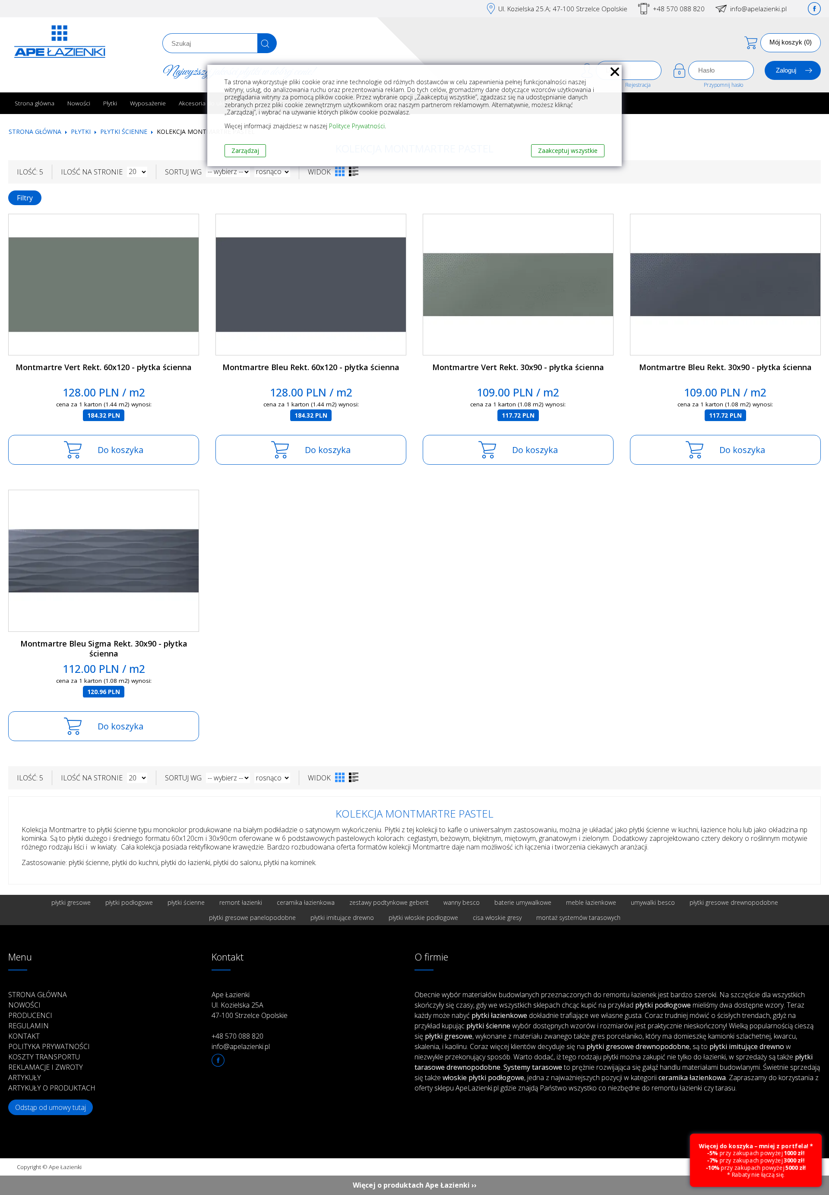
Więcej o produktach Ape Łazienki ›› (415, 1185)
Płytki (110, 103)
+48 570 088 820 (679, 8)
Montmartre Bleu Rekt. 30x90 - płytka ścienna (725, 367)
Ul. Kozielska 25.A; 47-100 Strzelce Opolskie (562, 8)
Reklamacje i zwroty (45, 1067)
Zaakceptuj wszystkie (568, 150)
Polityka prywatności (49, 1046)
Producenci (30, 1015)
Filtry (25, 198)
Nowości (78, 103)
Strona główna (34, 103)
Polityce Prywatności (357, 126)
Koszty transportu (44, 1057)
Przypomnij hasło (723, 85)
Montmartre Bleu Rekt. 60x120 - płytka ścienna (310, 367)
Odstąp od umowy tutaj (50, 1107)
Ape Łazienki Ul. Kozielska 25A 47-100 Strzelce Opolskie (250, 1005)
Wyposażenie (148, 103)
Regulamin (28, 1025)
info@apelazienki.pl (758, 8)
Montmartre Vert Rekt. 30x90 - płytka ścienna (518, 367)
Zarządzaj (245, 150)
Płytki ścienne (123, 131)
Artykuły (24, 1077)
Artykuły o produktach (51, 1088)
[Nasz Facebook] (814, 8)
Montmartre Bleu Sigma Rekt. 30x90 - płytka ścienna (103, 648)
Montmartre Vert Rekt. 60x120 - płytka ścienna (104, 367)
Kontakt (24, 1036)
